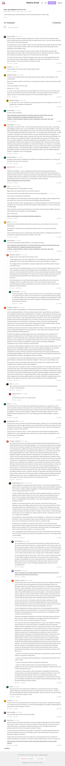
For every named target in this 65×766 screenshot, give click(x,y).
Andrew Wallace (11, 157)
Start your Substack (28, 758)
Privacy (32, 755)
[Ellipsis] (60, 36)
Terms (36, 755)
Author (9, 169)
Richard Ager (10, 110)
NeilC (8, 186)
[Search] (42, 2)
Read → (6, 17)
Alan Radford (10, 125)
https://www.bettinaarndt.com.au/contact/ (18, 180)
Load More (7, 748)
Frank (8, 67)
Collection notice (43, 755)
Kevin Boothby (11, 712)
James (8, 222)
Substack (24, 762)
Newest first (57, 22)
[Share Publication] (45, 2)
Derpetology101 (11, 421)
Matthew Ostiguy (12, 75)
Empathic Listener (14, 254)
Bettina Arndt (8, 11)
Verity (8, 404)
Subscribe (52, 3)
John (11, 384)
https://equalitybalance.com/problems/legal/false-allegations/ (24, 216)
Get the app (40, 758)
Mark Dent (10, 720)
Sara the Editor (11, 36)
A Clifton (9, 700)
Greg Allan (18, 570)
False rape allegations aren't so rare (15, 9)
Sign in (60, 3)
